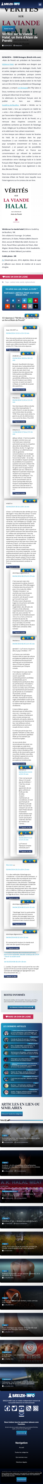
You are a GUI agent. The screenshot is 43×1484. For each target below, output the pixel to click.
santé (22, 282)
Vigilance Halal (7, 64)
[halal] (16, 204)
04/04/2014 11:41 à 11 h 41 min (23, 401)
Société (10, 28)
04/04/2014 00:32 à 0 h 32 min (17, 937)
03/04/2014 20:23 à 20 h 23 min (17, 869)
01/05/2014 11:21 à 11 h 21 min (25, 839)
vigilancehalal (30, 282)
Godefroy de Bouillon (10, 105)
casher (12, 282)
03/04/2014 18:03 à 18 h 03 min (23, 359)
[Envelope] (21, 1414)
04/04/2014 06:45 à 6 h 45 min (24, 644)
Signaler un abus (13, 350)
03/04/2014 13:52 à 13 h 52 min (17, 333)
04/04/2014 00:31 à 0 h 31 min (24, 907)
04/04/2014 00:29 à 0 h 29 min (24, 576)
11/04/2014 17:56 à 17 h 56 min (23, 433)
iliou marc (9, 865)
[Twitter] (14, 1408)
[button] (40, 5)
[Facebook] (7, 1408)
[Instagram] (35, 1408)
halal (17, 282)
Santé (6, 28)
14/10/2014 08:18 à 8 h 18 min (15, 962)
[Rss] (28, 1408)
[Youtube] (21, 1408)
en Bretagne (23, 88)
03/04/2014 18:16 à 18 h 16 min (17, 507)
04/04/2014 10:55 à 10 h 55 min (25, 773)
